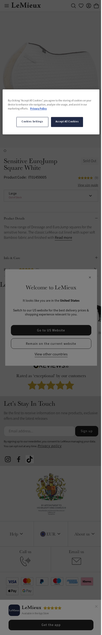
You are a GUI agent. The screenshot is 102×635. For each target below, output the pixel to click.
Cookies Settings (32, 122)
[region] (51, 111)
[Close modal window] (89, 277)
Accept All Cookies (67, 122)
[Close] (96, 607)
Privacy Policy (38, 109)
